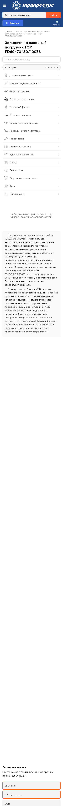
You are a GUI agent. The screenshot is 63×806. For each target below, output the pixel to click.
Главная (8, 31)
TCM (40, 34)
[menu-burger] (4, 5)
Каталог (18, 31)
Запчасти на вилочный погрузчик (20, 34)
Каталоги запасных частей (37, 31)
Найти (53, 15)
